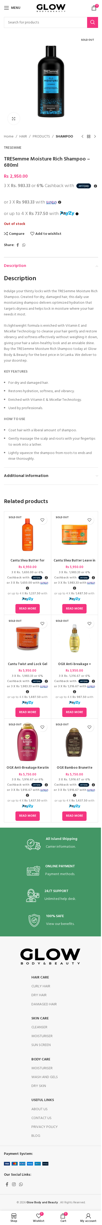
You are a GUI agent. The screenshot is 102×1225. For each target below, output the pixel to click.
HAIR (23, 137)
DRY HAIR (39, 995)
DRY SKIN (38, 1086)
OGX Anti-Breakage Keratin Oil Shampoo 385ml (28, 770)
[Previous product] (82, 137)
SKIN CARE (40, 1018)
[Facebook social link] (17, 245)
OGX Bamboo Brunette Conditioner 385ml (74, 770)
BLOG (35, 1136)
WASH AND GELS (44, 1077)
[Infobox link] (51, 844)
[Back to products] (89, 137)
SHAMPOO (64, 137)
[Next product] (95, 137)
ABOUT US (39, 1109)
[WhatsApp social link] (24, 245)
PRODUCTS (41, 137)
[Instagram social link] (13, 1184)
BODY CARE (40, 1059)
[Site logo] (51, 8)
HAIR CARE (40, 978)
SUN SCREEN (41, 1045)
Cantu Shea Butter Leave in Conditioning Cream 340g (74, 563)
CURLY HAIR (40, 986)
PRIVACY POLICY (44, 1127)
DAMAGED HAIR (44, 1004)
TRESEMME (12, 148)
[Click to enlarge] (14, 118)
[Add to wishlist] (42, 519)
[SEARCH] (92, 22)
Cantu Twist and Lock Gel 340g (27, 667)
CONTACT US (41, 1118)
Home (9, 137)
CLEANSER (39, 1027)
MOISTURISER (42, 1036)
